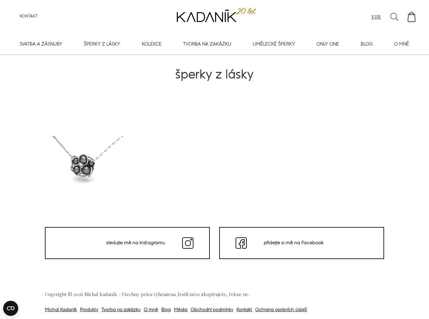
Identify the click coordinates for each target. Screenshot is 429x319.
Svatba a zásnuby (41, 44)
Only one (328, 44)
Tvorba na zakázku (207, 44)
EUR (376, 17)
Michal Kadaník (61, 310)
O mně (401, 44)
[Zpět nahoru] (415, 305)
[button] (411, 17)
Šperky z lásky (102, 44)
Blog (367, 44)
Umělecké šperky (274, 44)
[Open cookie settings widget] (10, 308)
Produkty (89, 310)
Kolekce (152, 44)
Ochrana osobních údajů (281, 310)
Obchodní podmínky (212, 310)
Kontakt (29, 17)
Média (180, 310)
